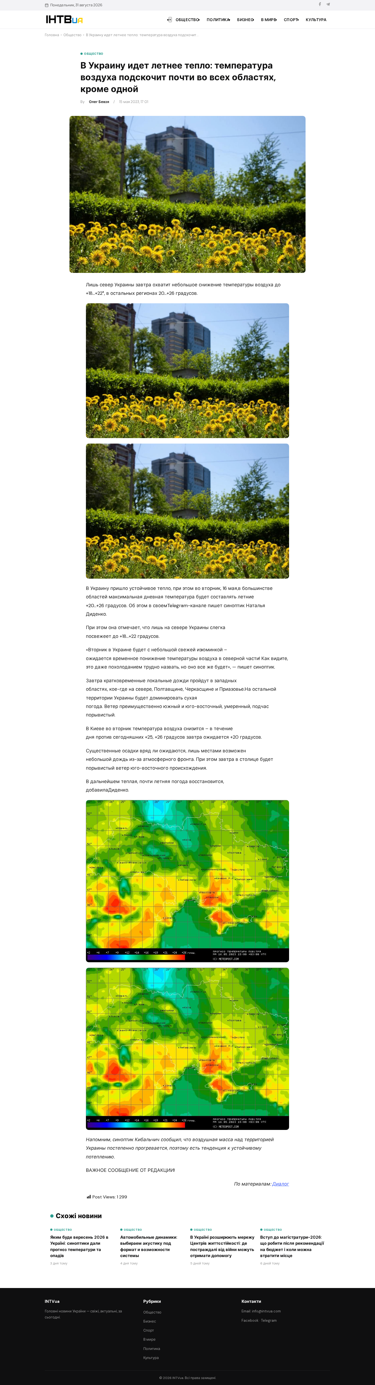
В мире (268, 19)
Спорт (291, 19)
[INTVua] (64, 19)
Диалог (280, 1184)
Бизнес (245, 19)
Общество (187, 19)
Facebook (250, 1320)
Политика (218, 19)
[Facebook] (320, 5)
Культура (316, 19)
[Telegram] (328, 5)
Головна (52, 35)
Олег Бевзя (99, 101)
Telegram (269, 1320)
